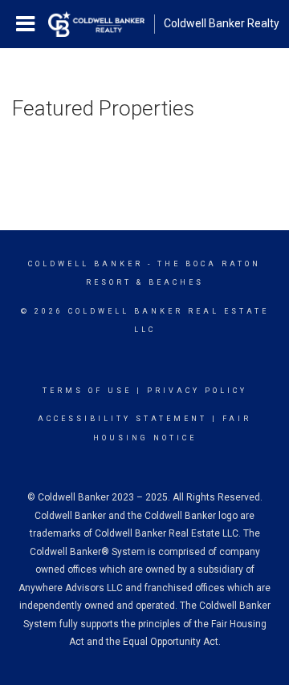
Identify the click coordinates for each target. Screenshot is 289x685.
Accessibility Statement (122, 419)
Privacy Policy (197, 391)
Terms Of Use (87, 391)
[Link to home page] (96, 24)
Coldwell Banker (85, 264)
